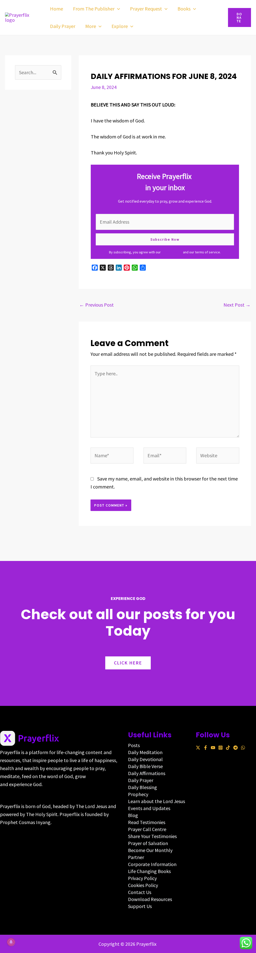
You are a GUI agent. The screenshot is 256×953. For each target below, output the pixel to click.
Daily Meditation (145, 752)
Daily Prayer (62, 26)
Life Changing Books (149, 871)
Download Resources (150, 899)
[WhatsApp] (243, 747)
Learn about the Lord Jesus (156, 801)
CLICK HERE (128, 663)
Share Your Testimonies (152, 836)
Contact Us (139, 892)
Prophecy (138, 794)
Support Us (140, 906)
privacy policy (172, 252)
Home (56, 8)
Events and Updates (149, 808)
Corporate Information (152, 864)
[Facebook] (205, 747)
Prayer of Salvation (148, 843)
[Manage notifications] (11, 942)
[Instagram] (220, 747)
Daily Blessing (142, 787)
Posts (134, 745)
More (90, 26)
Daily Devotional (145, 759)
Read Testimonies (146, 822)
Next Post (237, 305)
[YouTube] (213, 747)
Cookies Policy (143, 885)
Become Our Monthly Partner (150, 853)
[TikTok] (228, 747)
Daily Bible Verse (145, 766)
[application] (117, 8)
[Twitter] (198, 747)
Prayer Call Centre (147, 829)
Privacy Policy (142, 878)
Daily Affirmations (146, 773)
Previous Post (96, 305)
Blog (133, 815)
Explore (120, 26)
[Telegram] (235, 747)
